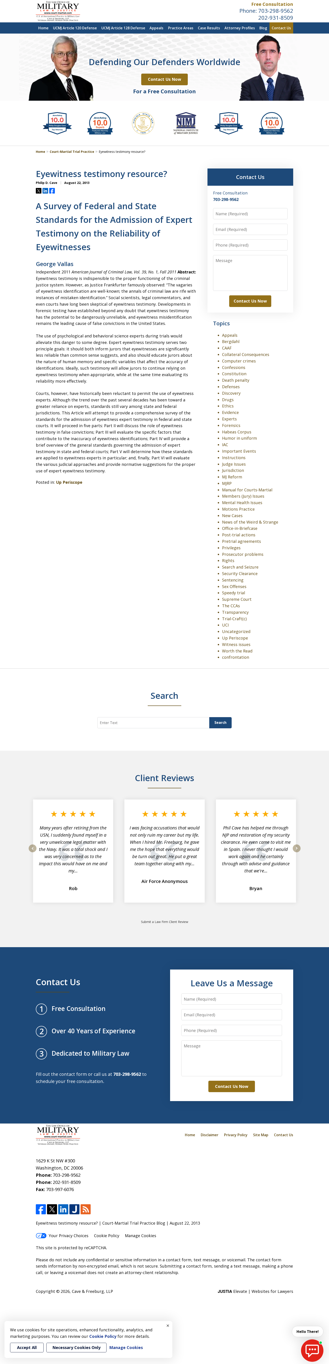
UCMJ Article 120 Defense (75, 28)
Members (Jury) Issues (243, 496)
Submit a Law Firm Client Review (164, 922)
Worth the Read (237, 651)
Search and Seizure (240, 567)
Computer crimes (239, 361)
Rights (228, 560)
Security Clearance (240, 573)
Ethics (228, 406)
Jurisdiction (233, 470)
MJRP (227, 483)
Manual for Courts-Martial (247, 489)
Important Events (239, 451)
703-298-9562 (275, 10)
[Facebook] (41, 1209)
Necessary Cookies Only (76, 1347)
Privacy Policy (236, 1134)
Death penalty (235, 380)
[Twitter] (52, 1209)
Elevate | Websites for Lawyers (255, 1291)
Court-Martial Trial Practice (72, 151)
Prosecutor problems (242, 554)
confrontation (235, 657)
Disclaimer (209, 1134)
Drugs (228, 399)
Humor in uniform (239, 438)
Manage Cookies (140, 1235)
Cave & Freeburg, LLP (92, 1291)
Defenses (231, 386)
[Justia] (74, 1209)
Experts (229, 419)
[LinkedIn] (63, 1209)
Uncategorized (236, 631)
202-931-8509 (275, 17)
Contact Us (281, 28)
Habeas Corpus (236, 432)
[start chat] (312, 1350)
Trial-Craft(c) (234, 618)
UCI (225, 625)
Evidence (230, 412)
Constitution (234, 373)
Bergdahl (230, 341)
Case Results (209, 28)
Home (43, 28)
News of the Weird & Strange (250, 522)
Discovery (231, 393)
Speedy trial (233, 592)
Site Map (260, 1134)
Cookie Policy (106, 1235)
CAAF (227, 348)
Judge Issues (234, 464)
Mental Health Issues (242, 502)
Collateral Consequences (245, 354)
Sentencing (233, 580)
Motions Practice (238, 509)
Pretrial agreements (241, 541)
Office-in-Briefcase (239, 528)
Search (220, 722)
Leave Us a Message (231, 983)
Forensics (231, 425)
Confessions (233, 367)
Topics (221, 323)
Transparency (235, 612)
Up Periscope (69, 482)
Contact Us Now (164, 79)
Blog (263, 28)
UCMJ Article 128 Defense (123, 28)
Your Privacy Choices (68, 1235)
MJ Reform (232, 477)
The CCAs (231, 605)
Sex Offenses (234, 586)
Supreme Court (237, 599)
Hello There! (308, 1331)
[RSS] (86, 1209)
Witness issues (236, 644)
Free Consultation (272, 4)
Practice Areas (180, 28)
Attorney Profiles (239, 28)
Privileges (231, 547)
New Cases (232, 515)
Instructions (234, 457)
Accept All (27, 1347)
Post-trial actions (238, 534)
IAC (225, 444)
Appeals (156, 28)
